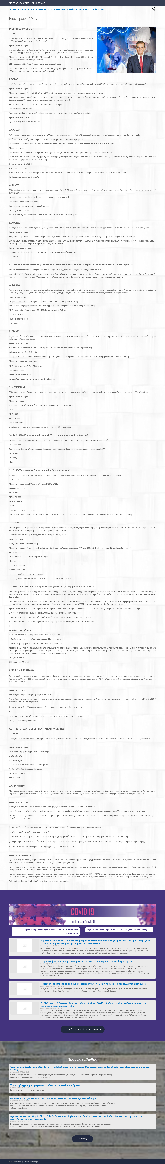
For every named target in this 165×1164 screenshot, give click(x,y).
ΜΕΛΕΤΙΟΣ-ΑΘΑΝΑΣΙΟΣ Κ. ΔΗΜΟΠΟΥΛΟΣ (27, 3)
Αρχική (13, 9)
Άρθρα (96, 9)
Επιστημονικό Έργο (39, 9)
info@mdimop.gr (31, 1161)
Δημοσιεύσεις (85, 9)
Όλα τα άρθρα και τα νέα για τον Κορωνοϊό (82, 1029)
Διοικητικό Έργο (57, 9)
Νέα (102, 9)
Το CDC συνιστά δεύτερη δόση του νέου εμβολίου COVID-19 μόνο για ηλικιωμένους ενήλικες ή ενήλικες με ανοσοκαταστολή (93, 1004)
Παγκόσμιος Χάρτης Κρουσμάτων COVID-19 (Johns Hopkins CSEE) (117, 929)
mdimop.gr (19, 1161)
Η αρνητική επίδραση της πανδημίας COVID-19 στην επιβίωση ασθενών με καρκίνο (86, 961)
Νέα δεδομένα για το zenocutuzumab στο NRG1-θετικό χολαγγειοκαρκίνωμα (53, 1098)
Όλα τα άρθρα (82, 1138)
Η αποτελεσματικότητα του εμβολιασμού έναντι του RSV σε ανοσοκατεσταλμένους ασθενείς (93, 983)
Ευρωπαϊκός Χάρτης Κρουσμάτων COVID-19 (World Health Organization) (51, 931)
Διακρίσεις (72, 9)
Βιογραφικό (23, 9)
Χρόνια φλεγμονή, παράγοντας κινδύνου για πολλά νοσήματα (45, 1085)
